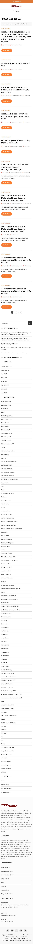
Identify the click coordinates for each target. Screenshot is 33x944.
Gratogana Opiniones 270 (9, 599)
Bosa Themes (27, 935)
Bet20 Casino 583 (6, 465)
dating (3, 550)
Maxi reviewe (5, 624)
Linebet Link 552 (6, 613)
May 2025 (4, 378)
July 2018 (4, 393)
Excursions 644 (5, 564)
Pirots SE (4, 712)
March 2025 (4, 385)
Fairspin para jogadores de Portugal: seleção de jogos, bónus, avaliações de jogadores (16, 333)
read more (6, 50)
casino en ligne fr (6, 514)
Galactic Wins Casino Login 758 (11, 588)
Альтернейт (4, 758)
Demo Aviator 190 (6, 553)
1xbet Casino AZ (5, 28)
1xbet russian (5, 426)
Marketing (4, 620)
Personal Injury (5, 890)
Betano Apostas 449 (7, 472)
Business (4, 497)
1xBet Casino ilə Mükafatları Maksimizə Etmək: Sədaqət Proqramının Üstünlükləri (13, 198)
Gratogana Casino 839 (8, 596)
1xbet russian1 (5, 430)
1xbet (3, 412)
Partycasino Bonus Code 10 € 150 (11, 694)
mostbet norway (6, 670)
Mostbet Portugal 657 (8, 680)
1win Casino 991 (6, 401)
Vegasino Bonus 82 (7, 751)
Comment (27, 96)
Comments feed (6, 788)
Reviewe (4, 730)
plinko (3, 719)
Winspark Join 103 (6, 754)
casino (3, 507)
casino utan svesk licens (8, 525)
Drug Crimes (5, 879)
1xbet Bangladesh (6, 416)
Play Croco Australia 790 (8, 715)
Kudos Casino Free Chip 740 (10, 606)
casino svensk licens (7, 518)
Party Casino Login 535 (8, 691)
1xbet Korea (5, 423)
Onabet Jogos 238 (7, 687)
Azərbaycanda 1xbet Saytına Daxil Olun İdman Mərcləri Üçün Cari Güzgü (15, 89)
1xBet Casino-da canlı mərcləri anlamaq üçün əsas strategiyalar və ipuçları (15, 167)
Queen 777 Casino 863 (8, 723)
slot (2, 740)
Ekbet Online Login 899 (8, 557)
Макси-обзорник (6, 761)
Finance (3, 581)
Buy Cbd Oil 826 (6, 500)
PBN (2, 701)
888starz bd (5, 454)
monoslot (4, 659)
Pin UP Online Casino (7, 708)
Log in (3, 781)
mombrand (4, 634)
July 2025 (4, 374)
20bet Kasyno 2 (6, 437)
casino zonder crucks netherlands (11, 528)
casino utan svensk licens (9, 521)
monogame (5, 655)
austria (3, 458)
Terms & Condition (7, 875)
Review (3, 726)
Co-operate (5, 536)
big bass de (5, 483)
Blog (2, 486)
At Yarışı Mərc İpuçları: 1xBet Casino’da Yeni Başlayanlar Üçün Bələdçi (16, 260)
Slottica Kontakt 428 (7, 747)
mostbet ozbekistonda (8, 677)
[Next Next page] (20, 312)
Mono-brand (5, 645)
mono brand (5, 638)
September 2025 (6, 366)
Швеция (3, 772)
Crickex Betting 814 (7, 543)
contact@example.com (8, 915)
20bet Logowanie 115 (7, 444)
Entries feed (5, 784)
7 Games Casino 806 (7, 451)
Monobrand (4, 648)
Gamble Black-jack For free (9, 344)
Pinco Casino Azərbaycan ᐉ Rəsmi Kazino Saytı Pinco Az (16, 348)
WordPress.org (5, 792)
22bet (3, 447)
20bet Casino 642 (6, 433)
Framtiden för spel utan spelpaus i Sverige (14, 353)
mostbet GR (5, 666)
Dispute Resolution (7, 871)
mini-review (5, 627)
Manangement (6, 617)
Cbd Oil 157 (4, 532)
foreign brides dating (7, 585)
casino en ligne (6, 511)
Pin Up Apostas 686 (7, 705)
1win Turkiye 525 (6, 405)
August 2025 (5, 370)
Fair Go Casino (5, 571)
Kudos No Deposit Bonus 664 (10, 610)
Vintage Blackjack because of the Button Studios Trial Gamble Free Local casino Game (15, 339)
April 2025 (4, 381)
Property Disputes (7, 894)
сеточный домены (6, 768)
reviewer (4, 733)
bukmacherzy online (7, 493)
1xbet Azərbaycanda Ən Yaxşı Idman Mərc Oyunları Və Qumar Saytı (15, 116)
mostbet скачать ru (7, 684)
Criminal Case (5, 546)
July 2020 (4, 389)
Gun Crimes (5, 603)
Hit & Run (4, 886)
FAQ (2, 882)
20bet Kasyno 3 (6, 440)
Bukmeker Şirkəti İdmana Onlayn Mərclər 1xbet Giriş (16, 141)
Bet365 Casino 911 (7, 469)
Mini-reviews (5, 631)
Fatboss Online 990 (7, 578)
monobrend (5, 652)
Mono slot (4, 641)
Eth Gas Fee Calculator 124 (9, 560)
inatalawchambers (16, 45)
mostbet (4, 663)
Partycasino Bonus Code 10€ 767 (11, 698)
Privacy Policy (5, 867)
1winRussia (4, 409)
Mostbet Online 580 (7, 673)
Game (3, 592)
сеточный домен (5, 765)
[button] (16, 11)
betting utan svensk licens (9, 479)
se (2, 737)
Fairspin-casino (6, 574)
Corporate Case (6, 539)
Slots (2, 744)
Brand (3, 490)
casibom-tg (5, 504)
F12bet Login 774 (6, 567)
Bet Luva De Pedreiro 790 (9, 461)
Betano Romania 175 (7, 476)
